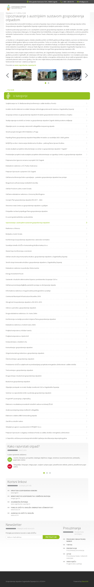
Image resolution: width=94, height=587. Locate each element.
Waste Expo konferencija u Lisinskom (19, 251)
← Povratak (10, 90)
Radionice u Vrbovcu (13, 228)
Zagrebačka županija (20, 503)
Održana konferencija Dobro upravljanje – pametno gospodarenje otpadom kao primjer (36, 177)
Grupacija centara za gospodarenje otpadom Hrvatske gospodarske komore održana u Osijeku (39, 115)
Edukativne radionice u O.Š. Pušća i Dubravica (21, 166)
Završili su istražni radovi (14, 421)
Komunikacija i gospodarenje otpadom (19, 347)
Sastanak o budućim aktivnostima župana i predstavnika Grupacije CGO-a (31, 279)
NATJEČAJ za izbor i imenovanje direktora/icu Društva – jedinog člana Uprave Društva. (35, 143)
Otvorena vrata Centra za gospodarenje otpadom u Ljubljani (27, 206)
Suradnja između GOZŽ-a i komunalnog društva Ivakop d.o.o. (27, 245)
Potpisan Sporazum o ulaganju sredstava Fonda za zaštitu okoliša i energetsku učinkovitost (37, 433)
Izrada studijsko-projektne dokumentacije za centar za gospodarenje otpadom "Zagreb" (36, 149)
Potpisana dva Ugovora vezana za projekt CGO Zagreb (25, 160)
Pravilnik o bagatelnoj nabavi (75, 540)
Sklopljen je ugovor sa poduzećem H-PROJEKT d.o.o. (23, 427)
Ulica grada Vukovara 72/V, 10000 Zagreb (43, 2)
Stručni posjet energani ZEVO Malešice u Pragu (22, 132)
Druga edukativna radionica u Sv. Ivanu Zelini (21, 313)
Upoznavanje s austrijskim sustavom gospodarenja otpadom (28, 223)
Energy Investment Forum (14, 274)
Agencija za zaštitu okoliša (22, 514)
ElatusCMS (85, 581)
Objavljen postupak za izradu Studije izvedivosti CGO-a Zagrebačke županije (32, 387)
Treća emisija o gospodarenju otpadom (19, 370)
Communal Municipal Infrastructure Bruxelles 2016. (23, 296)
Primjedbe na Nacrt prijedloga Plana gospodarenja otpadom (27, 211)
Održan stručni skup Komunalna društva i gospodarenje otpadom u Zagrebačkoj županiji (36, 257)
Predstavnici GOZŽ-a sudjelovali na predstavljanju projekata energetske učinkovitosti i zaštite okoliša (41, 364)
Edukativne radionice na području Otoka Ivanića (22, 268)
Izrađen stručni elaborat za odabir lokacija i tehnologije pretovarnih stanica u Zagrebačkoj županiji (40, 109)
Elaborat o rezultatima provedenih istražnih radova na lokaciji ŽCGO (29, 404)
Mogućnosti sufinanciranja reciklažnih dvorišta (22, 183)
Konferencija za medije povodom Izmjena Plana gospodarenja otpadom (31, 319)
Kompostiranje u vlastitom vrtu (16, 342)
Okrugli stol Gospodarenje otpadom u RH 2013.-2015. (24, 302)
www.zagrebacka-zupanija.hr (25, 65)
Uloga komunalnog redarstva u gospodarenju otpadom (25, 353)
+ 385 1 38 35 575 (68, 2)
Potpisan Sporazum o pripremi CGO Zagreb (21, 172)
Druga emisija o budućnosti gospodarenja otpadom (23, 376)
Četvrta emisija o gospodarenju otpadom (20, 359)
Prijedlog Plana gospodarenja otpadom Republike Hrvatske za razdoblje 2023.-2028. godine (37, 138)
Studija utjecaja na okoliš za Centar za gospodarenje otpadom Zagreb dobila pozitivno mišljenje (39, 120)
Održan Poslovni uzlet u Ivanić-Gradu (19, 189)
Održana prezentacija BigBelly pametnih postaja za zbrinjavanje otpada (31, 285)
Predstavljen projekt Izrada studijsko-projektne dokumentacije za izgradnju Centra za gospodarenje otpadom (44, 154)
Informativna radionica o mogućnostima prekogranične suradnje (28, 291)
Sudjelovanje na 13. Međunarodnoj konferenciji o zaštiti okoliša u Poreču (31, 103)
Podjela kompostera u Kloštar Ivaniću (19, 330)
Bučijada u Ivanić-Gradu (14, 234)
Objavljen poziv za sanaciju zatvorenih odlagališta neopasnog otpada (30, 126)
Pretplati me (51, 537)
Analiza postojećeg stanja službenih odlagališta (22, 410)
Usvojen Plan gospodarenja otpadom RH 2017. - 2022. (24, 200)
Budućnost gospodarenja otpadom (18, 382)
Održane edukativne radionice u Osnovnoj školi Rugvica (25, 194)
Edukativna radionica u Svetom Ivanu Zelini (21, 325)
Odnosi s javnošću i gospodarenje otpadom (21, 308)
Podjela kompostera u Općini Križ (17, 336)
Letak (76, 556)
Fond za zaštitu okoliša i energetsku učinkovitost (32, 508)
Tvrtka (69, 545)
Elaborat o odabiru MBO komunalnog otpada (21, 416)
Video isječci (74, 563)
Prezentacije (75, 549)
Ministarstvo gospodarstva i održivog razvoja (30, 497)
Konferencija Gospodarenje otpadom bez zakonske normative (28, 240)
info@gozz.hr (83, 2)
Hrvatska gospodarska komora (24, 492)
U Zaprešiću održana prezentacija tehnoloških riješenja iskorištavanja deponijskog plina (36, 438)
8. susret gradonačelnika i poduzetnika (19, 217)
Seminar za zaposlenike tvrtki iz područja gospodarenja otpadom (28, 393)
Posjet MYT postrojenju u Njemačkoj (18, 399)
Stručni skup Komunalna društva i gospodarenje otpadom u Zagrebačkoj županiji (34, 262)
